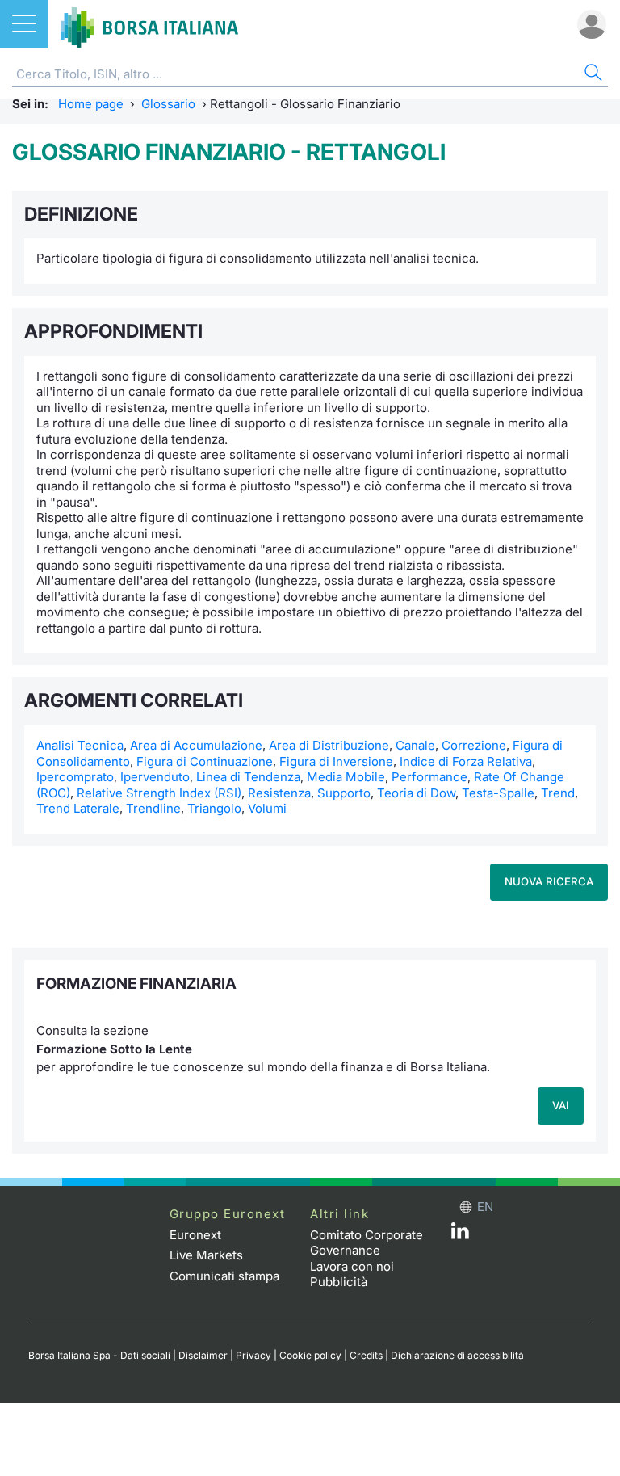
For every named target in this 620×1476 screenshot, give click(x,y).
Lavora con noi (352, 1266)
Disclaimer (203, 1355)
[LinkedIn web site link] (460, 1235)
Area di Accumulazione (196, 745)
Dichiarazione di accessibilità (457, 1355)
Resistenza (279, 793)
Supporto (344, 793)
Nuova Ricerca (549, 881)
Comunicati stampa (224, 1276)
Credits (366, 1355)
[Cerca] (592, 74)
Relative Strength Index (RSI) (159, 793)
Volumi (267, 808)
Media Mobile (346, 776)
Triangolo (214, 808)
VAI (560, 1105)
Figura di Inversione (336, 761)
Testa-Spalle (498, 793)
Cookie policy (310, 1355)
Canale (415, 745)
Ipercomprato (75, 776)
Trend (558, 793)
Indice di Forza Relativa (466, 761)
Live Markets (206, 1255)
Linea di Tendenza (248, 776)
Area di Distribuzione (329, 745)
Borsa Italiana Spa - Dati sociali (99, 1355)
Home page (91, 103)
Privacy (253, 1355)
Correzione (474, 745)
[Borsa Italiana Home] (149, 24)
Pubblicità (338, 1281)
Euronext (195, 1235)
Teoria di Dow (416, 793)
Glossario (168, 103)
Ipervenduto (155, 776)
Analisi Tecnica (80, 745)
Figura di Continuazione (204, 761)
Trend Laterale (77, 808)
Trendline (153, 808)
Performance (429, 776)
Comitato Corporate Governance (366, 1243)
